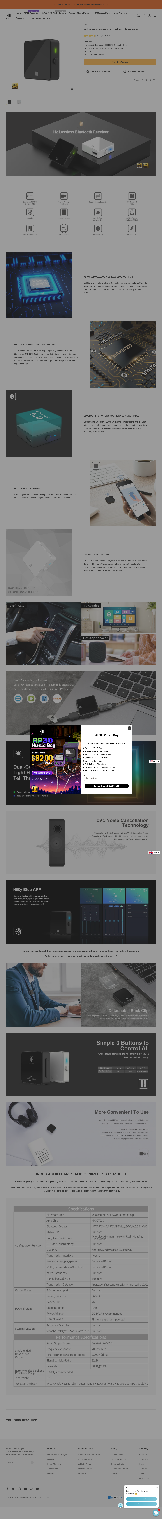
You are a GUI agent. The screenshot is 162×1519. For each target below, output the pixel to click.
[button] (156, 1512)
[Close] (129, 728)
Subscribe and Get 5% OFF (106, 786)
